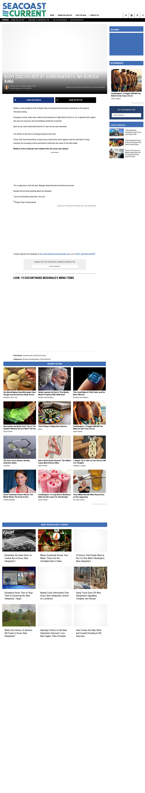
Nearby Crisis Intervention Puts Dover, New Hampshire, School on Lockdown (54, 595)
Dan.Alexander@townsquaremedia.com (55, 254)
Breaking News (34, 359)
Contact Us (94, 15)
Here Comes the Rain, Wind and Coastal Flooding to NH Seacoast (88, 633)
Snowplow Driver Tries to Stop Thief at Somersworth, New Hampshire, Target (19, 595)
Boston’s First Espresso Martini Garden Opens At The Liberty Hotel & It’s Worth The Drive (133, 153)
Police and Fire (45, 359)
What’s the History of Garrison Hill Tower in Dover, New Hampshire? (18, 633)
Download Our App (18, 20)
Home (52, 15)
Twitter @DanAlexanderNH (85, 254)
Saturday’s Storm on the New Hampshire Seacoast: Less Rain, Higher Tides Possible (53, 633)
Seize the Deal (81, 15)
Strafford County (39, 355)
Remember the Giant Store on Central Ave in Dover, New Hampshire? (18, 558)
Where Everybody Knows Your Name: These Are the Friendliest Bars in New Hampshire (54, 558)
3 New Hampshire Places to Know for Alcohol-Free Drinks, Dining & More (133, 142)
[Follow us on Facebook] (137, 15)
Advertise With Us (76, 20)
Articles (25, 359)
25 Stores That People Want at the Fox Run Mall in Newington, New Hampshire (90, 558)
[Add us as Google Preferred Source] (131, 15)
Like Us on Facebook (60, 20)
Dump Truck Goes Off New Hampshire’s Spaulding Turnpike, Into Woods (88, 595)
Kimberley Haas (14, 86)
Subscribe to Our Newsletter (38, 20)
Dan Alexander (27, 88)
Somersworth (28, 355)
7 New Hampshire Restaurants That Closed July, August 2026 (133, 132)
